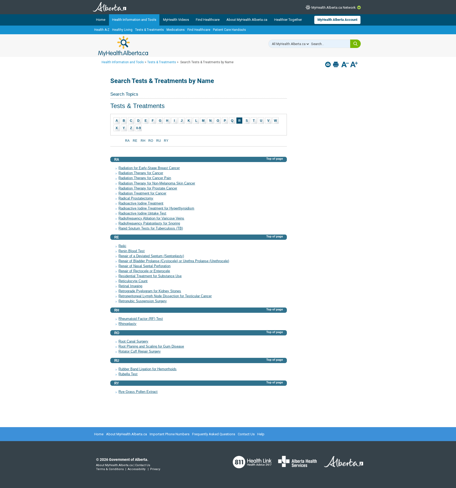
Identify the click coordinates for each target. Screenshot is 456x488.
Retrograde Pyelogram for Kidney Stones (149, 291)
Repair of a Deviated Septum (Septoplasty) (151, 256)
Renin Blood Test (131, 251)
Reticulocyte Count (133, 281)
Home (100, 20)
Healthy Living (122, 30)
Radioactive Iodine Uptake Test (142, 213)
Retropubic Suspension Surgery (142, 301)
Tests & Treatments (149, 30)
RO (150, 141)
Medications (176, 30)
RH (143, 141)
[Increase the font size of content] (354, 65)
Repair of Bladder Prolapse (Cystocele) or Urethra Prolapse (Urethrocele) (173, 261)
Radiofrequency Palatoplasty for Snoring (149, 223)
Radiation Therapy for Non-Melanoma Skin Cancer (156, 183)
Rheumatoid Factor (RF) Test (140, 319)
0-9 (138, 128)
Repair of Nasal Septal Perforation (144, 266)
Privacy (155, 469)
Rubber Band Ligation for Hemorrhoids (147, 369)
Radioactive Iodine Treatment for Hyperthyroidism (156, 208)
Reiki (122, 246)
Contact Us (246, 434)
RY (166, 141)
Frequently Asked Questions (213, 434)
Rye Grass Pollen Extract (138, 392)
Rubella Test (127, 374)
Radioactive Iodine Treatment (140, 203)
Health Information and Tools (134, 20)
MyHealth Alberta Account (337, 20)
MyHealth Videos (176, 20)
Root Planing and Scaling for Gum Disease (151, 346)
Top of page (274, 158)
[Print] (336, 64)
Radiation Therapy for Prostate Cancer (147, 188)
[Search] (355, 44)
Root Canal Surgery (133, 341)
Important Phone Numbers (169, 434)
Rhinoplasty (127, 324)
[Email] (328, 64)
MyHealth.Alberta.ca (123, 46)
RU (158, 141)
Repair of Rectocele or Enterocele (144, 271)
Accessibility (136, 469)
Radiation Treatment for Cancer (142, 193)
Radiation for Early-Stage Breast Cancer (149, 168)
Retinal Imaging (130, 286)
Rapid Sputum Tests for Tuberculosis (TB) (150, 228)
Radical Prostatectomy (135, 198)
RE (135, 141)
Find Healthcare (208, 20)
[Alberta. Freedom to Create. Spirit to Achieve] (340, 465)
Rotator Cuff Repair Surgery (139, 351)
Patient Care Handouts (229, 30)
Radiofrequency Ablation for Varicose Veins (151, 218)
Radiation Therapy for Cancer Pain (144, 178)
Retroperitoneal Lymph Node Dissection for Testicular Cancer (165, 296)
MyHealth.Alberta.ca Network (333, 7)
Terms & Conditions (110, 469)
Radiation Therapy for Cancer (140, 173)
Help (260, 434)
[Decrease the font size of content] (345, 65)
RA (127, 141)
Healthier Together (288, 20)
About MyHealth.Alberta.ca (246, 20)
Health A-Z (102, 30)
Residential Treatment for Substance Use (150, 276)
